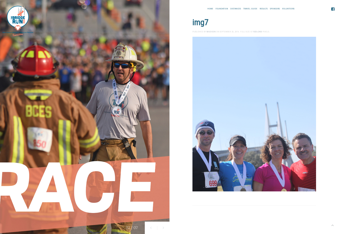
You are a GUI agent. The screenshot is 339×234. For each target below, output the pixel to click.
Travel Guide (250, 9)
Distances (235, 9)
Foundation (222, 9)
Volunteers (288, 9)
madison (211, 32)
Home (210, 9)
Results (264, 9)
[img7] (254, 114)
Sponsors (275, 9)
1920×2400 (257, 32)
